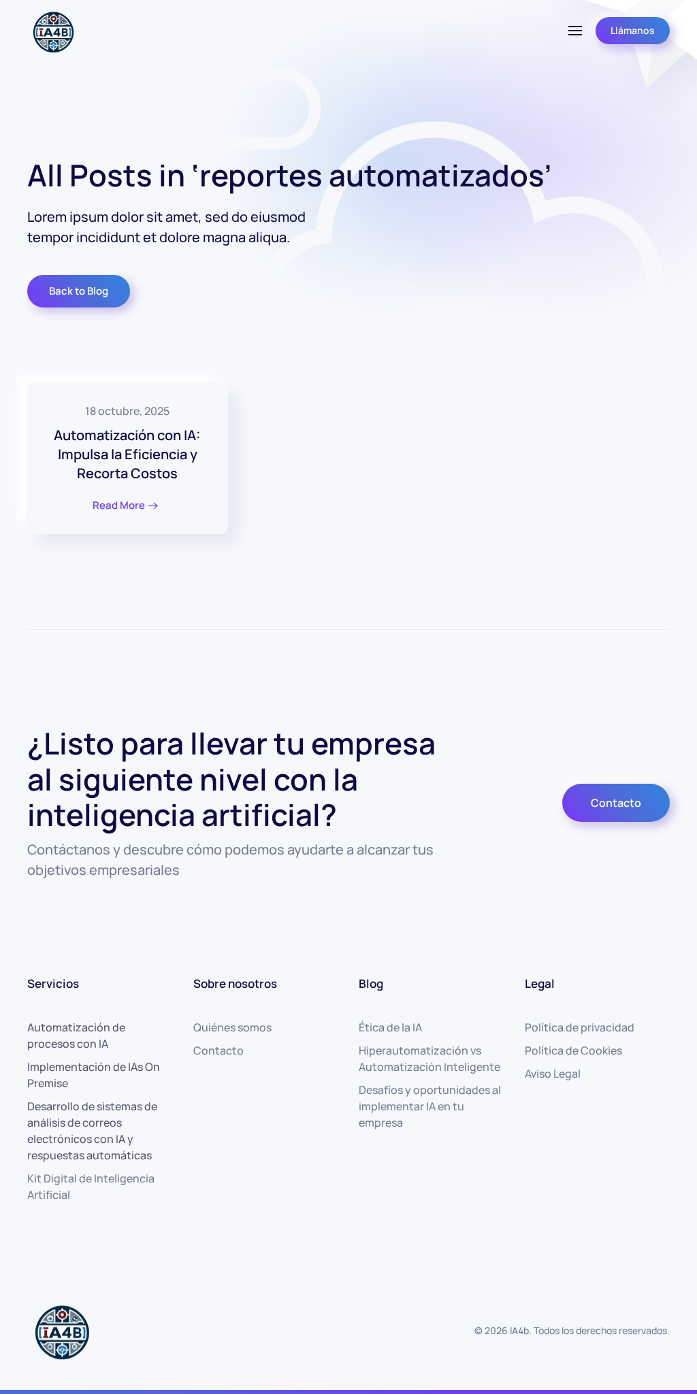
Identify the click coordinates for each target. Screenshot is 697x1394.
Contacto (616, 802)
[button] (575, 30)
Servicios (53, 983)
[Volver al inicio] (52, 30)
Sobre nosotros (235, 983)
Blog (371, 983)
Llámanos (633, 30)
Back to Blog (78, 291)
